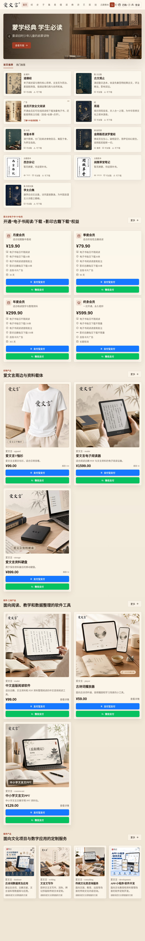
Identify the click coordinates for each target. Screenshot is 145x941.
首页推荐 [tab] (8, 65)
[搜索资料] (112, 4)
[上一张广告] (9, 36)
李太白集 (29, 190)
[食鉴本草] (13, 139)
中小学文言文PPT (18, 795)
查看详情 (64, 699)
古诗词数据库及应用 (16, 883)
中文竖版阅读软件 (18, 685)
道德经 (28, 78)
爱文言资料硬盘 (16, 562)
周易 (96, 106)
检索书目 (19, 45)
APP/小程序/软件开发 (123, 883)
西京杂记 (29, 162)
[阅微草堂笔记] (84, 167)
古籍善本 (104, 5)
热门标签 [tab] (20, 65)
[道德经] (13, 83)
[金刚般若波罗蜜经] (84, 139)
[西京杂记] (13, 167)
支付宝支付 (39, 282)
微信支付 (39, 290)
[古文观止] (84, 83)
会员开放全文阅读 (34, 106)
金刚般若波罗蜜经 (105, 134)
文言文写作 (46, 883)
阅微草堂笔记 (102, 162)
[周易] (84, 111)
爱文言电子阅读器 (88, 456)
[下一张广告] (136, 36)
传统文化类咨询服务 (86, 883)
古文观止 (99, 78)
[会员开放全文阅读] (13, 111)
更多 (133, 220)
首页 (25, 5)
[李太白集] (13, 195)
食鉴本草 (29, 134)
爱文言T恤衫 (14, 456)
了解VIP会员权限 (31, 120)
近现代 (116, 5)
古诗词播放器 (85, 686)
